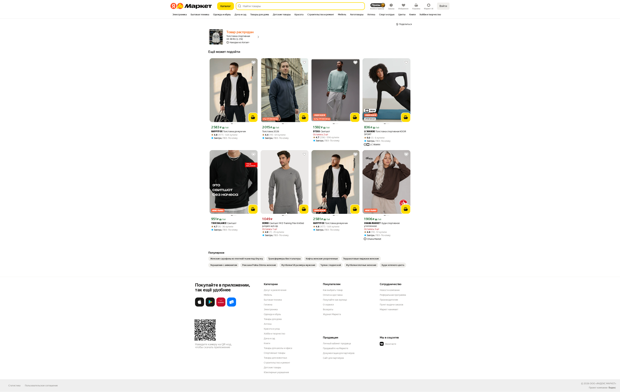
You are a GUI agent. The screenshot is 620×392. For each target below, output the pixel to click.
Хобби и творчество (274, 333)
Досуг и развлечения (275, 290)
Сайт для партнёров (333, 358)
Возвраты (328, 309)
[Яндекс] (612, 387)
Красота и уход (272, 328)
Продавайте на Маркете (335, 348)
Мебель (268, 295)
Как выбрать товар (333, 290)
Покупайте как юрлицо (335, 299)
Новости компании (390, 290)
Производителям (389, 299)
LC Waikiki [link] (369, 131)
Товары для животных (275, 358)
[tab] (179, 15)
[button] (402, 344)
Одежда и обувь (272, 314)
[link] (236, 258)
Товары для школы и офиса (278, 348)
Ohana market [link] (372, 223)
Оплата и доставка (332, 295)
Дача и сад (269, 338)
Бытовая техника (273, 299)
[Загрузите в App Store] (199, 306)
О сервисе (328, 304)
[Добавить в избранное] (253, 62)
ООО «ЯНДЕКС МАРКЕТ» (603, 383)
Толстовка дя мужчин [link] (228, 131)
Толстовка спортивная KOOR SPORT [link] (385, 133)
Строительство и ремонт (277, 362)
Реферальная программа (393, 295)
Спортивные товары (274, 353)
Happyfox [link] (216, 131)
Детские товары (272, 367)
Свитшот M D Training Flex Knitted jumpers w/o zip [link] (283, 224)
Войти (443, 6)
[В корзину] (253, 117)
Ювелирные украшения (276, 372)
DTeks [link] (316, 131)
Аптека (267, 324)
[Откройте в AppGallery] (220, 306)
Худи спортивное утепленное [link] (382, 224)
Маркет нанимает (389, 309)
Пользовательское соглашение (41, 385)
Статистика (14, 385)
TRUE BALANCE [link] (219, 223)
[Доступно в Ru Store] (231, 306)
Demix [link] (265, 223)
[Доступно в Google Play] (210, 306)
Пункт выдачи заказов (391, 304)
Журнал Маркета (332, 314)
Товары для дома (273, 319)
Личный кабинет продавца (337, 343)
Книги (267, 343)
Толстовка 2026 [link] (270, 131)
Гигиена (268, 304)
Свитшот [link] (321, 131)
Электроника (271, 309)
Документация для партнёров (339, 353)
